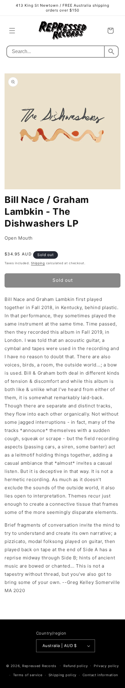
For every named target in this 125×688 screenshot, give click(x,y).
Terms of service (27, 675)
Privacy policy (106, 666)
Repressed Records (39, 665)
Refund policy (75, 666)
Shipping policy (63, 675)
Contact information (100, 675)
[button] (12, 30)
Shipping (38, 263)
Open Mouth (19, 238)
